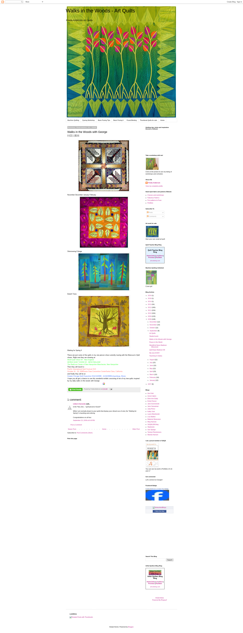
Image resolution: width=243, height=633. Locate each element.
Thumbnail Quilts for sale (148, 120)
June (151, 365)
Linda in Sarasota (79, 404)
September (154, 331)
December (153, 322)
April (151, 371)
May (151, 368)
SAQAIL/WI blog (152, 424)
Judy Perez (151, 409)
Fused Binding (132, 120)
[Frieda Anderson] (157, 500)
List (157, 256)
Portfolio (150, 203)
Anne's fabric (151, 396)
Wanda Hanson (152, 435)
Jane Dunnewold (153, 404)
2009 (150, 316)
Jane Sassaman (153, 406)
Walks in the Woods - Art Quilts (100, 10)
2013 (150, 304)
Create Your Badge (162, 488)
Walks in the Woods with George (160, 339)
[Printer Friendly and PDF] (75, 390)
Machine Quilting (73, 120)
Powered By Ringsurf (159, 600)
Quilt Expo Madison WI (157, 350)
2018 (150, 298)
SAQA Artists (159, 598)
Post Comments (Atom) (85, 433)
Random (159, 257)
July (151, 362)
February (153, 377)
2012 (150, 307)
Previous (151, 257)
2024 (150, 295)
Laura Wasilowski (153, 414)
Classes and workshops (155, 195)
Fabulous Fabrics (153, 198)
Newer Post (72, 429)
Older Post (136, 429)
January (153, 380)
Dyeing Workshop (88, 120)
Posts (150, 212)
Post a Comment (76, 425)
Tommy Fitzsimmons (154, 432)
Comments (152, 216)
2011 (150, 310)
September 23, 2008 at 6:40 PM (84, 420)
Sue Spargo (151, 430)
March (152, 374)
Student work (153, 336)
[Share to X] (73, 135)
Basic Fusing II (118, 120)
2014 (150, 301)
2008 (150, 319)
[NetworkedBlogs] (159, 507)
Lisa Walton (151, 417)
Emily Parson (152, 401)
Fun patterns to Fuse (154, 200)
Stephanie (151, 427)
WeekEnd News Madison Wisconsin (158, 346)
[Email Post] (110, 389)
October (152, 328)
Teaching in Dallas (155, 356)
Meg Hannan (151, 422)
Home (162, 120)
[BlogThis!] (71, 135)
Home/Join (150, 256)
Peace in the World (155, 342)
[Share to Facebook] (75, 135)
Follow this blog (159, 511)
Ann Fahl (150, 393)
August (152, 360)
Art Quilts (152, 333)
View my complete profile (154, 186)
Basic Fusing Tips (104, 120)
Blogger (130, 627)
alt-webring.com (155, 260)
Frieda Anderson (154, 183)
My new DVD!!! (154, 353)
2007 (150, 384)
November (153, 325)
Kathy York (151, 411)
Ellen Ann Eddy (152, 398)
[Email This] (68, 135)
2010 (150, 313)
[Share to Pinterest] (78, 135)
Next (161, 256)
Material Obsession (154, 419)
